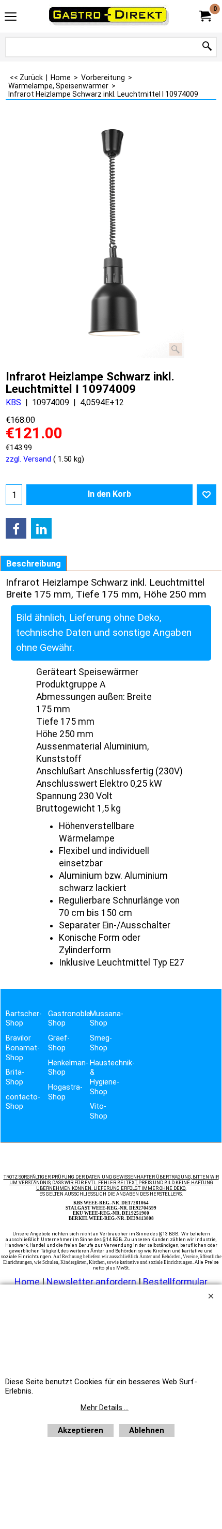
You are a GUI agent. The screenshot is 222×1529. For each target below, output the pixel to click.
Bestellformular (175, 1281)
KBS (13, 402)
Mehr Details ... (105, 1407)
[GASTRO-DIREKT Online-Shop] (109, 16)
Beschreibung (33, 563)
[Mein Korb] (204, 16)
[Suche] (207, 47)
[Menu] (11, 17)
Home (27, 1281)
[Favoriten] (206, 494)
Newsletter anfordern (92, 1281)
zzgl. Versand (28, 459)
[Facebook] (16, 528)
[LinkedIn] (41, 528)
